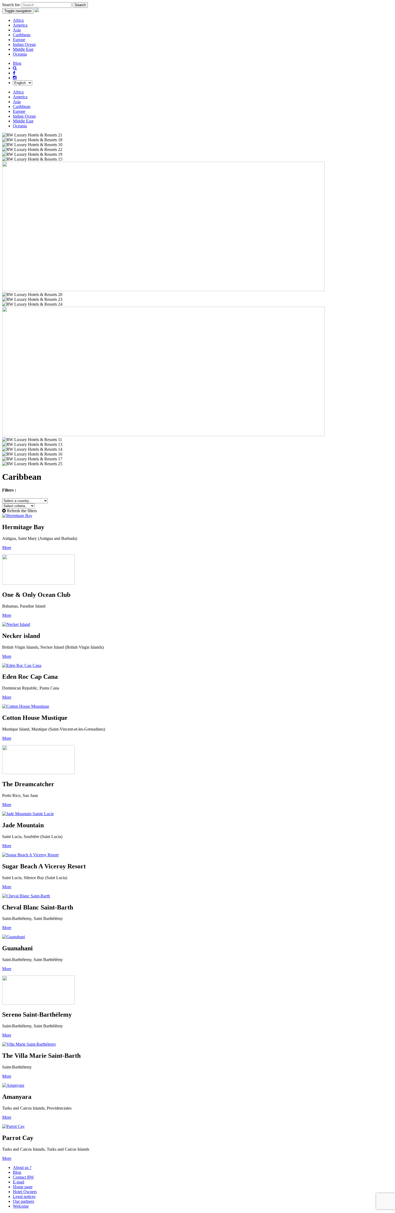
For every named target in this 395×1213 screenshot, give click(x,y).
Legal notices (24, 1196)
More (6, 547)
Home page (23, 1187)
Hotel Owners (25, 1191)
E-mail (18, 1182)
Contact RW (23, 1177)
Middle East (23, 49)
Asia (17, 30)
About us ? (22, 1167)
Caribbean (21, 35)
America (20, 25)
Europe (19, 39)
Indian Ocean (24, 44)
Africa (18, 20)
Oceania (20, 54)
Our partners (23, 1201)
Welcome (21, 1206)
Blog (17, 63)
